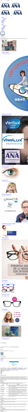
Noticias (5, 53)
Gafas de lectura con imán (6, 294)
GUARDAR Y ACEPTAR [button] (3, 411)
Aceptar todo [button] (8, 370)
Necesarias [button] (1, 380)
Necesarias (2, 381)
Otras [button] (1, 405)
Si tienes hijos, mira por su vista (6, 194)
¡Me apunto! (1, 360)
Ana (10, 53)
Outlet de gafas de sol (5, 237)
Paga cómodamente (5, 280)
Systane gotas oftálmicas (5, 52)
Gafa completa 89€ (4, 309)
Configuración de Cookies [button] (3, 370)
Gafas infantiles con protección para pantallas (8, 223)
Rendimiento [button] (1, 399)
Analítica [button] (1, 402)
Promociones (7, 53)
